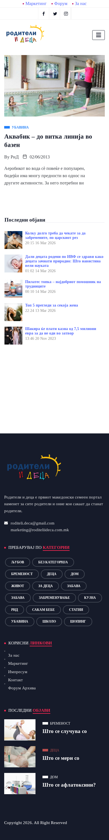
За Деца (45, 586)
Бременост (22, 574)
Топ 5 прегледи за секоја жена (51, 305)
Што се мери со (60, 758)
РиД (15, 157)
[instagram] (66, 13)
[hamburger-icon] (98, 35)
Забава (73, 586)
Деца (51, 574)
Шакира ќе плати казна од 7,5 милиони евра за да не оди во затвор (60, 331)
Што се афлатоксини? (69, 785)
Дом (75, 574)
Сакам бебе (43, 610)
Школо (49, 621)
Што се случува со (64, 731)
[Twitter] (55, 13)
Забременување (54, 598)
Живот (17, 586)
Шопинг (78, 621)
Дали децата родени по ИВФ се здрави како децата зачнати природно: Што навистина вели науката (64, 261)
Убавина (19, 621)
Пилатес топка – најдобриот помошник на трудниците (63, 284)
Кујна (90, 598)
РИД (14, 610)
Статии (76, 610)
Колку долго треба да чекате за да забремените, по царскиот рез (55, 235)
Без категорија (53, 562)
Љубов (17, 562)
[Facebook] (43, 13)
